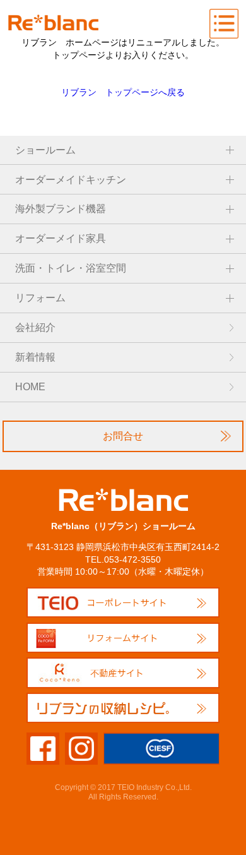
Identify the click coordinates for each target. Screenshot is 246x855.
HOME (30, 386)
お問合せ (123, 436)
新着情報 (35, 357)
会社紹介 (35, 327)
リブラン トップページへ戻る (123, 92)
